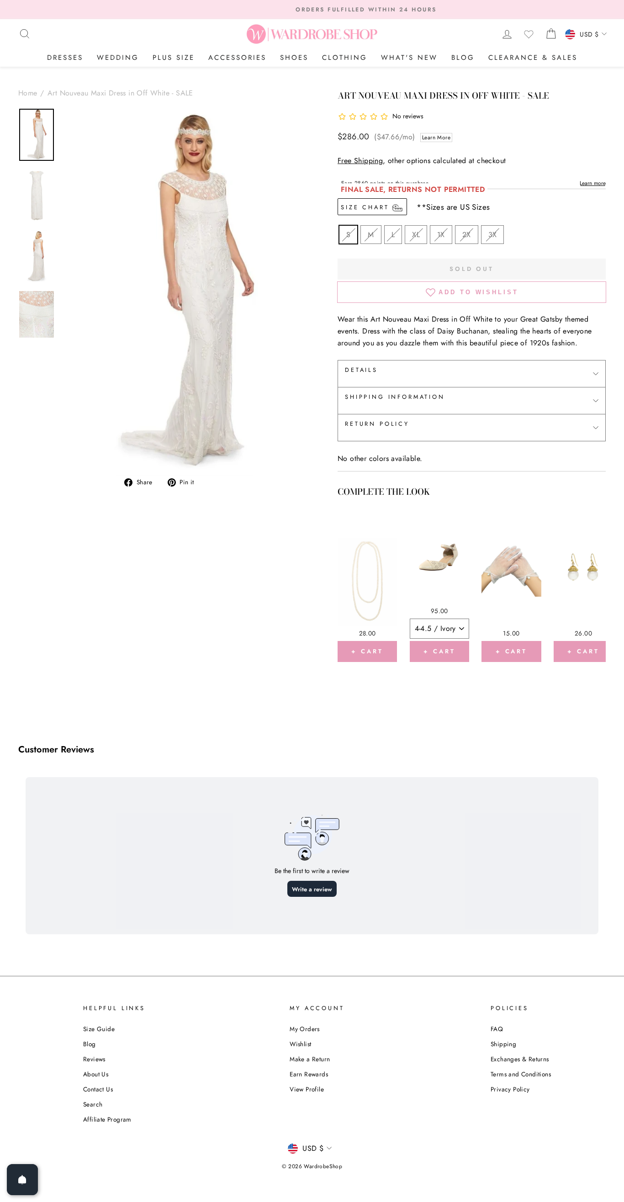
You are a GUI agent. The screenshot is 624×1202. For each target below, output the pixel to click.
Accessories (237, 58)
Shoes (294, 58)
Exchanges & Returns (520, 1059)
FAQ (497, 1028)
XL (416, 234)
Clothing (344, 58)
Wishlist (300, 1043)
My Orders (305, 1028)
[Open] (22, 1179)
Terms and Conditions (521, 1074)
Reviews (94, 1059)
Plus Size (174, 58)
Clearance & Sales (532, 58)
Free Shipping (360, 160)
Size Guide (99, 1028)
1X (441, 234)
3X (492, 234)
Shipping (503, 1043)
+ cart (367, 651)
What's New (409, 58)
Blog (463, 58)
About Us (95, 1074)
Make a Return (310, 1059)
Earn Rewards (309, 1074)
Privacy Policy (510, 1089)
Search (92, 1104)
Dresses (65, 58)
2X (466, 234)
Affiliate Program (107, 1119)
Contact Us (98, 1089)
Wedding (118, 58)
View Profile (307, 1089)
